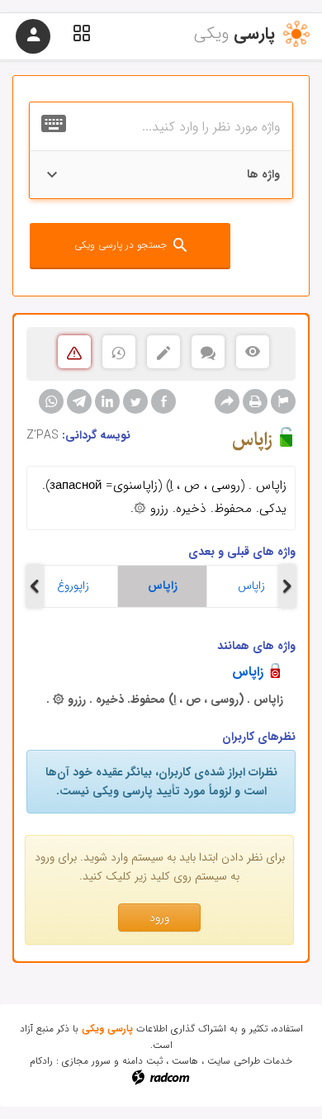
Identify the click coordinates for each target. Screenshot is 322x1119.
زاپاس (163, 585)
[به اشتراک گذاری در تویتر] (135, 401)
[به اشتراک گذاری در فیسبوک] (163, 401)
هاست (185, 1061)
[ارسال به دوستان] (227, 401)
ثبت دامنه (142, 1061)
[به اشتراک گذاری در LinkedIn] (107, 401)
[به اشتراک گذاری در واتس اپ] (51, 401)
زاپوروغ (73, 585)
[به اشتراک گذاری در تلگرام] (79, 401)
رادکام (41, 1061)
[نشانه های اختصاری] (283, 401)
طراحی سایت (233, 1061)
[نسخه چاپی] (255, 401)
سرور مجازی (86, 1061)
